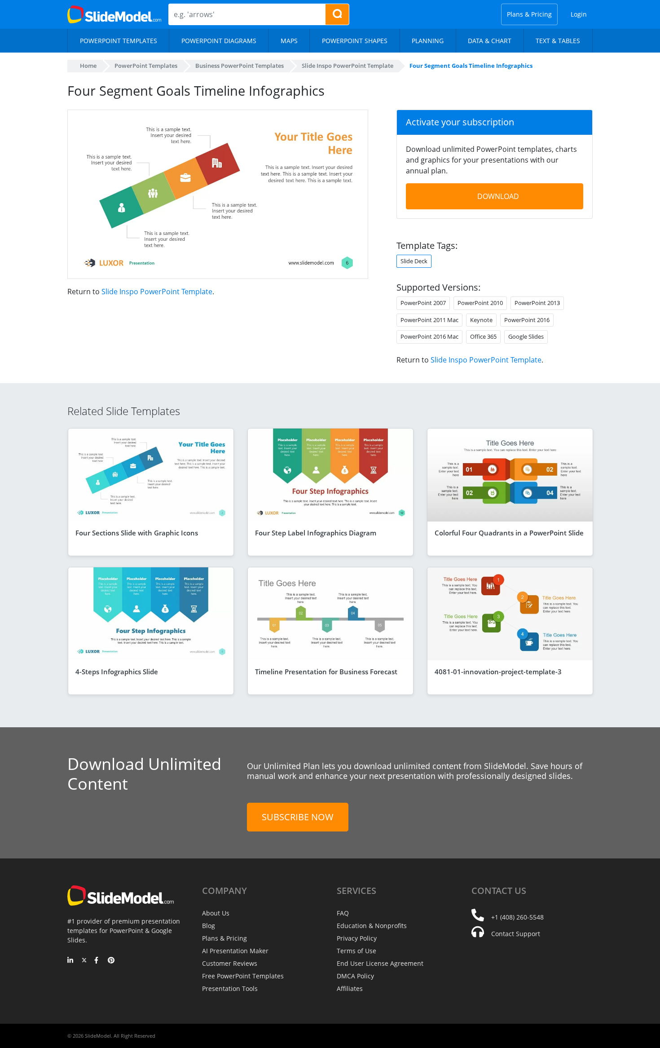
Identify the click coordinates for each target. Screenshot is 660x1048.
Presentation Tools (230, 988)
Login (579, 14)
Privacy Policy (357, 938)
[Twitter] (84, 961)
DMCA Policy (355, 976)
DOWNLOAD (498, 196)
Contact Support (515, 933)
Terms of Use (356, 950)
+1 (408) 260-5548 (517, 917)
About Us (215, 913)
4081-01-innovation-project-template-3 (498, 671)
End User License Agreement (380, 963)
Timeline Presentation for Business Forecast (326, 671)
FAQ (343, 913)
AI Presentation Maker (235, 950)
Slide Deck (413, 261)
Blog (208, 925)
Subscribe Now (298, 817)
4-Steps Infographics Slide (116, 671)
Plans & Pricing (529, 14)
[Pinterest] (111, 961)
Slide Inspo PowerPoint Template (156, 291)
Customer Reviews (229, 963)
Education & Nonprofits (372, 925)
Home (88, 66)
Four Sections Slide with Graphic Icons (136, 532)
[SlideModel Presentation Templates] (114, 14)
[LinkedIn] (70, 961)
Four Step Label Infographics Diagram (315, 532)
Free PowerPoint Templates (243, 976)
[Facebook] (97, 961)
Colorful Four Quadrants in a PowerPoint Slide (509, 532)
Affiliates (350, 988)
